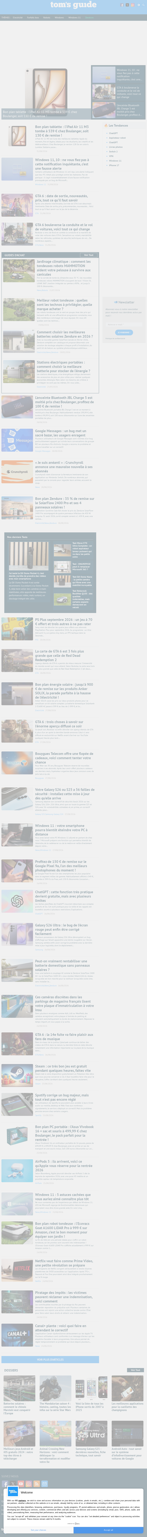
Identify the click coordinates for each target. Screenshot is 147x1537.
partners (22, 1500)
